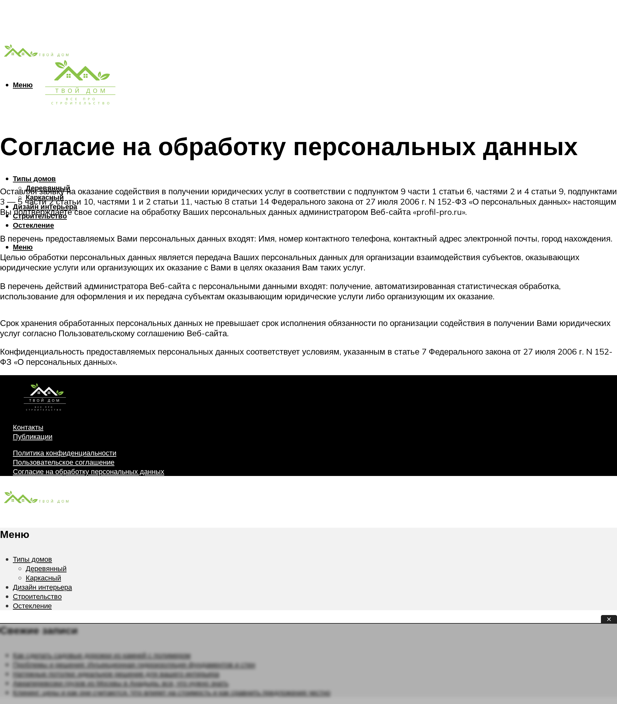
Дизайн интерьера (42, 587)
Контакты (28, 427)
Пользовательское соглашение (63, 462)
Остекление (33, 225)
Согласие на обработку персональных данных (88, 471)
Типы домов (34, 178)
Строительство (37, 596)
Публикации (32, 436)
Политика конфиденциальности (64, 452)
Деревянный (46, 568)
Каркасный (43, 577)
